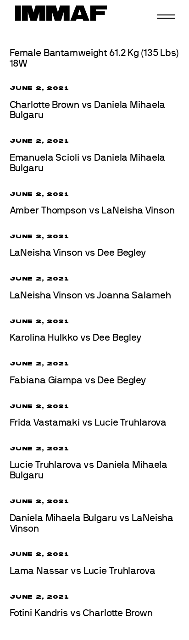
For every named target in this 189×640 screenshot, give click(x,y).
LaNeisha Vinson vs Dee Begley (78, 253)
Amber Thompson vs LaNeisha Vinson (92, 210)
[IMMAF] (61, 13)
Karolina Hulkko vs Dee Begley (75, 337)
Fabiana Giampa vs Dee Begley (78, 380)
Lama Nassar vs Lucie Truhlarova (83, 571)
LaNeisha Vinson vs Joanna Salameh (90, 295)
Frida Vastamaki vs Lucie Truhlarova (88, 422)
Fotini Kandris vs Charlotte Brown (81, 613)
